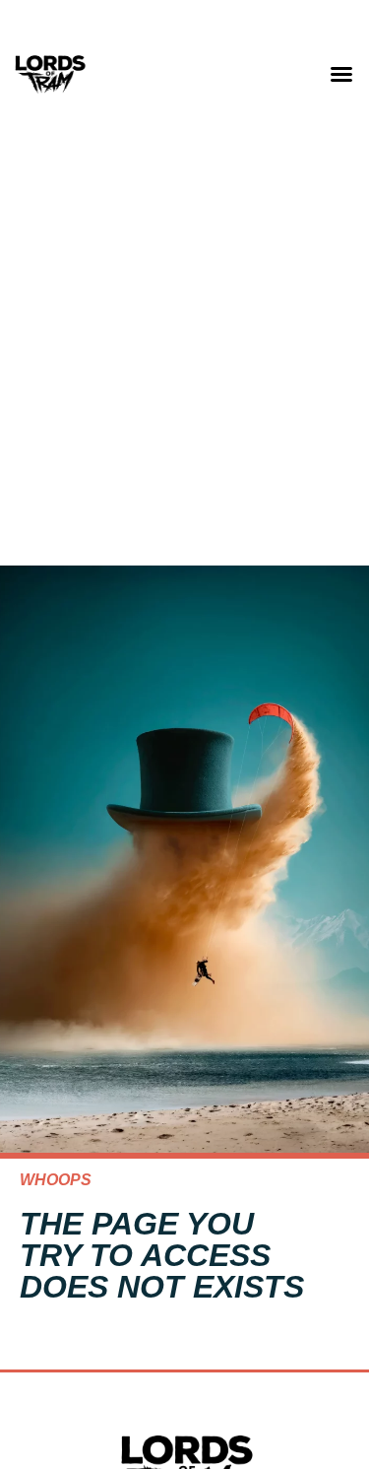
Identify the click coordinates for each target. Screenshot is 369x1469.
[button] (341, 74)
